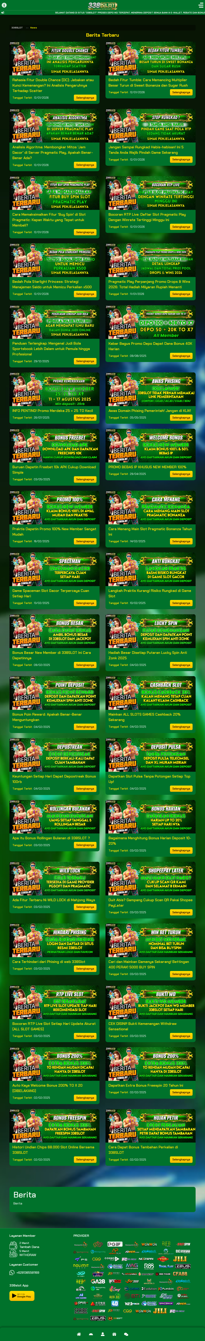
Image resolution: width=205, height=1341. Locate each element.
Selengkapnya (85, 97)
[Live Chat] (126, 1334)
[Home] (79, 1334)
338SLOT (17, 27)
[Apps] (91, 1334)
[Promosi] (114, 1334)
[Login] (103, 1334)
